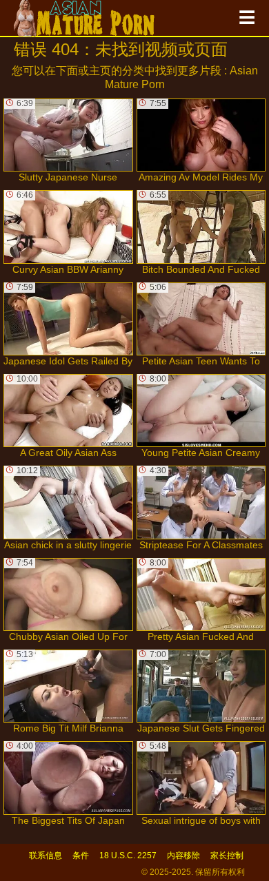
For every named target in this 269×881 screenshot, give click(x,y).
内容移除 (183, 855)
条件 (80, 855)
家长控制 (226, 855)
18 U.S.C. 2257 (128, 855)
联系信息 (45, 855)
